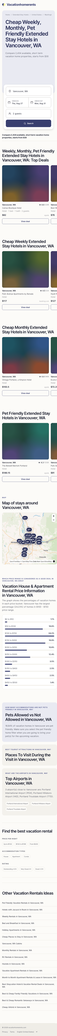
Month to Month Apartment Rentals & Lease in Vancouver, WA (29, 977)
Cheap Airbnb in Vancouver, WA (16, 1007)
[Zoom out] (54, 520)
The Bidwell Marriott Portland (14, 466)
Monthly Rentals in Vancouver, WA (17, 950)
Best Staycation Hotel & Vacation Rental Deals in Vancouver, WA (28, 985)
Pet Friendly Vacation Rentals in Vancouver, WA (22, 903)
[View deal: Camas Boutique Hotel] (25, 183)
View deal (25, 221)
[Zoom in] (54, 516)
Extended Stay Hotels (21, 15)
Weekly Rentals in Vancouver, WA (16, 916)
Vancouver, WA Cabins (12, 943)
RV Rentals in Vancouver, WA (14, 957)
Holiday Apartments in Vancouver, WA (18, 930)
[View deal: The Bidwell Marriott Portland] (25, 441)
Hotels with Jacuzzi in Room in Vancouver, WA (22, 910)
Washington (49, 15)
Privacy (5, 1032)
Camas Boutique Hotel (11, 208)
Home (7, 15)
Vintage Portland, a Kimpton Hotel (16, 380)
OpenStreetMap (46, 561)
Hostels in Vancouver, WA (13, 964)
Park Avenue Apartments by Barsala (17, 294)
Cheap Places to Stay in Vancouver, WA (19, 937)
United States (37, 15)
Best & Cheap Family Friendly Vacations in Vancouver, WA (27, 993)
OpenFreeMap (15, 561)
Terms (12, 1032)
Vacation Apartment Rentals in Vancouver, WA (22, 970)
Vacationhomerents (21, 4)
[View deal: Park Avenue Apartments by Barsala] (25, 269)
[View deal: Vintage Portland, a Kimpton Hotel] (25, 355)
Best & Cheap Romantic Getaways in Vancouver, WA (25, 1000)
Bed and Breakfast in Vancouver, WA (18, 923)
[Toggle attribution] (54, 561)
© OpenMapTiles (26, 561)
